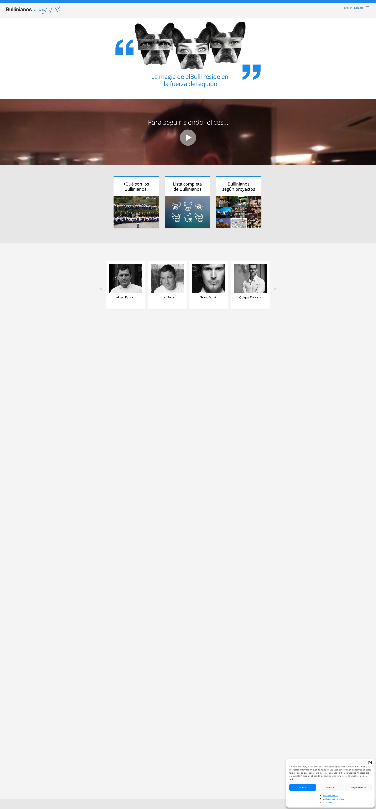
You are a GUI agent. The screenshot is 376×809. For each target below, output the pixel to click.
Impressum (327, 802)
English (348, 7)
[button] (370, 762)
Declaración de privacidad (333, 799)
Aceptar (302, 787)
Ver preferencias (358, 787)
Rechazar (330, 787)
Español (358, 7)
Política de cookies (330, 795)
